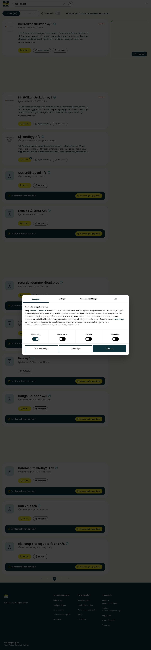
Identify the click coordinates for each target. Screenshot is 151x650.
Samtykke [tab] (36, 299)
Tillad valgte (75, 349)
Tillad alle (109, 349)
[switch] (62, 339)
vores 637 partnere (38, 310)
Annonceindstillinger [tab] (89, 299)
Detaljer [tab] (62, 299)
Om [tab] (115, 299)
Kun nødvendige (41, 349)
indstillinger (119, 319)
